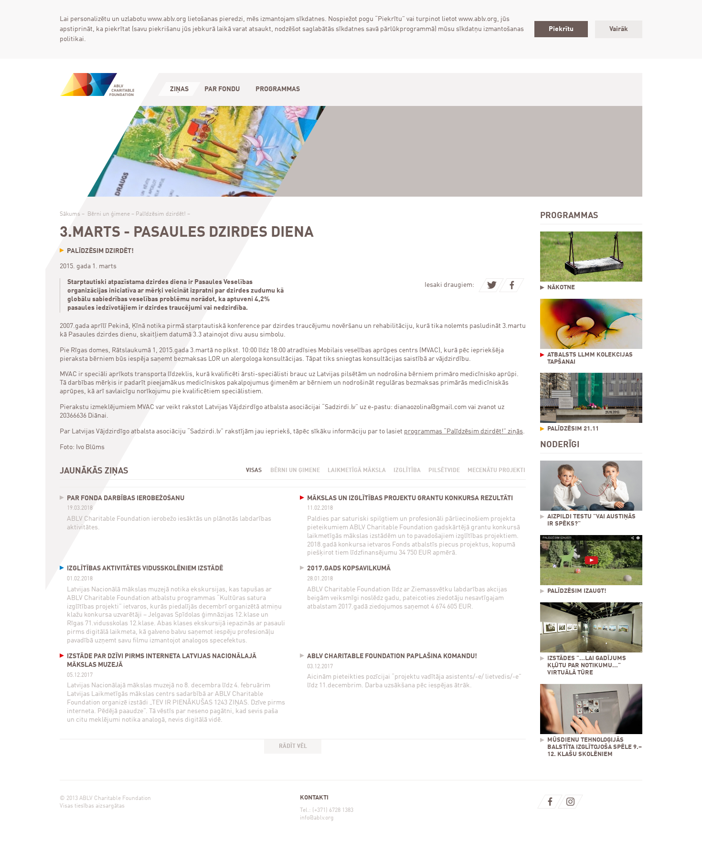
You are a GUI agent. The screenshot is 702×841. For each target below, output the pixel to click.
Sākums (70, 214)
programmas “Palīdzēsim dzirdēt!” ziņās (463, 431)
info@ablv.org (317, 818)
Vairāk (618, 29)
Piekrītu (561, 29)
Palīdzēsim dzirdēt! (161, 214)
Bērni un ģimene (108, 214)
